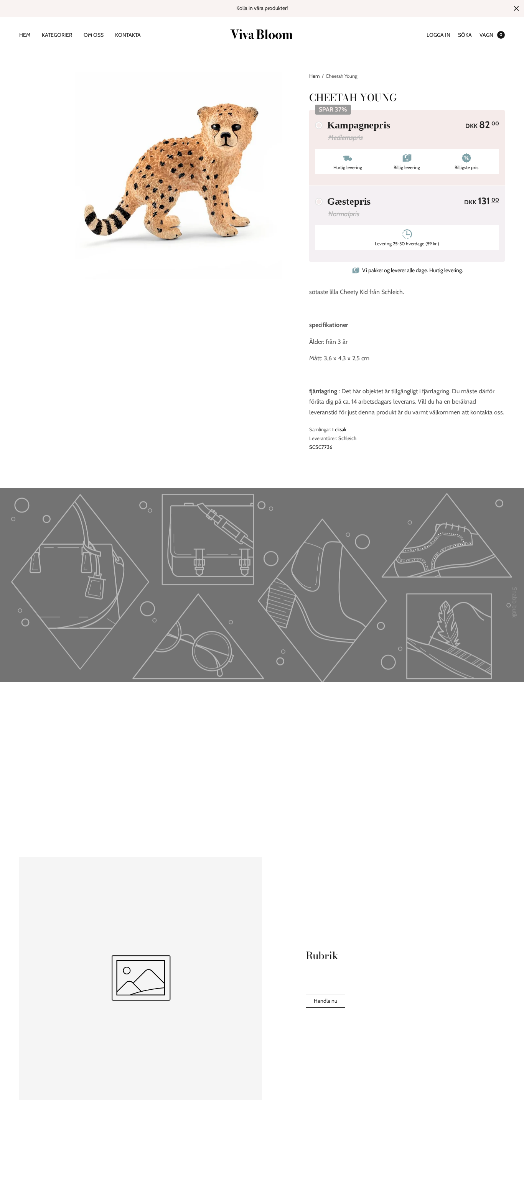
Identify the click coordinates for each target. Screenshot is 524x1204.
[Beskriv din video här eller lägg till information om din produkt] (262, 625)
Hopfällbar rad (149, 730)
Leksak (339, 429)
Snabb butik (514, 602)
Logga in (438, 34)
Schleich (347, 438)
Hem (24, 34)
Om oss (94, 34)
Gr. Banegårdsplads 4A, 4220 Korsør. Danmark (249, 1177)
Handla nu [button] (325, 1000)
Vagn (486, 34)
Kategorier (57, 34)
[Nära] (516, 8)
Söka (465, 34)
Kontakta (128, 34)
